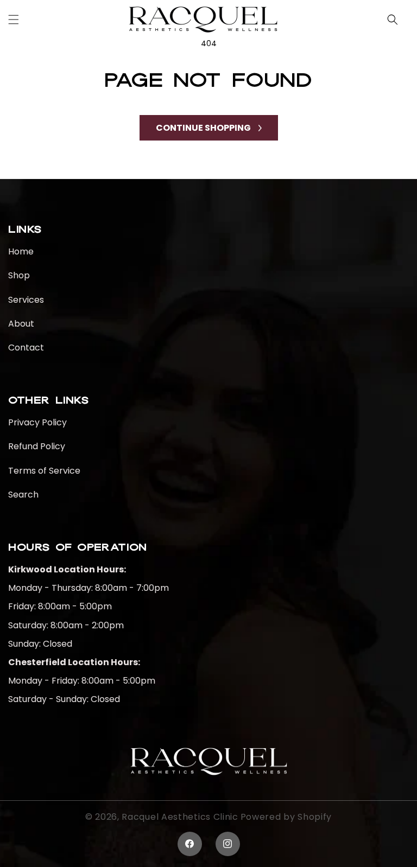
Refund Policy (36, 446)
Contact (26, 347)
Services (26, 300)
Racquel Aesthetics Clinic (180, 817)
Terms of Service (44, 470)
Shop (19, 275)
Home (21, 252)
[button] (14, 19)
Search (23, 494)
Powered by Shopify (286, 817)
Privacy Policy (37, 423)
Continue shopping (203, 128)
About (21, 323)
